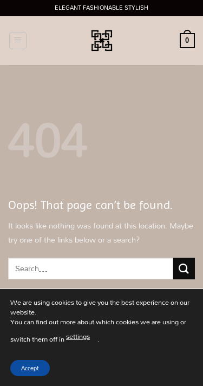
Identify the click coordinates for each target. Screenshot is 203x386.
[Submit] (184, 268)
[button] (18, 40)
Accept (30, 368)
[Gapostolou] (102, 40)
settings (78, 336)
